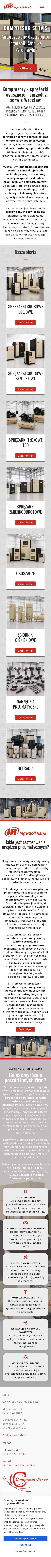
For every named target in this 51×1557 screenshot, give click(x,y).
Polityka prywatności (15, 1435)
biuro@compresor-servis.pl (19, 1465)
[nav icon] (42, 6)
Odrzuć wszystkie (25, 1551)
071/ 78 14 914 (16, 1453)
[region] (25, 1526)
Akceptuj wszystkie (25, 1538)
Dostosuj (25, 1545)
